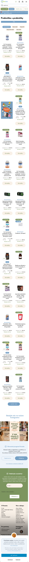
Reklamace (18, 517)
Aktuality (3, 515)
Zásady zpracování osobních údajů (20, 519)
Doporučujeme (6, 27)
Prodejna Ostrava (20, 512)
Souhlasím (14, 555)
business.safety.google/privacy (14, 550)
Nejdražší (22, 27)
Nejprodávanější (10, 29)
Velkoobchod (4, 530)
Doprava (18, 514)
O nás (2, 508)
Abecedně (19, 29)
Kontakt (3, 514)
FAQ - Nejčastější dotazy (7, 509)
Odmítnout (10, 559)
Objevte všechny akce (8, 13)
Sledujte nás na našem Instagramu (15, 417)
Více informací (14, 545)
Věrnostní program (5, 517)
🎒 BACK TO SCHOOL (5, 12)
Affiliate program (5, 529)
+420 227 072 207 (21, 535)
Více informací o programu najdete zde (14, 463)
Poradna (3, 511)
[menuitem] (4, 9)
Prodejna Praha (19, 509)
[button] (14, 25)
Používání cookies (20, 521)
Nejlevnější (15, 27)
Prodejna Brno (19, 511)
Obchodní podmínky (20, 522)
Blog (2, 512)
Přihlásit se (21, 458)
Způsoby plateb (19, 515)
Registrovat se (7, 458)
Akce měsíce (19, 508)
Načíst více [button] (14, 404)
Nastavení (18, 559)
